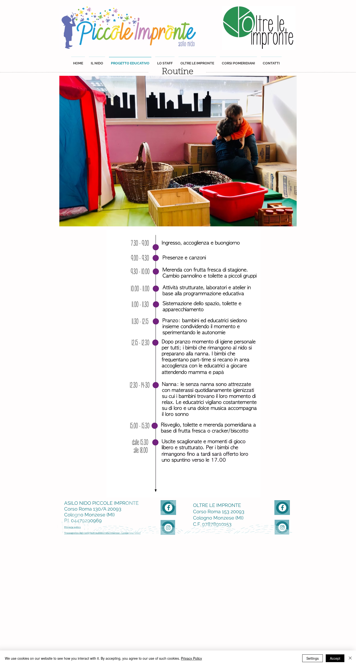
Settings (312, 658)
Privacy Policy (191, 658)
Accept (335, 658)
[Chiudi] (350, 658)
